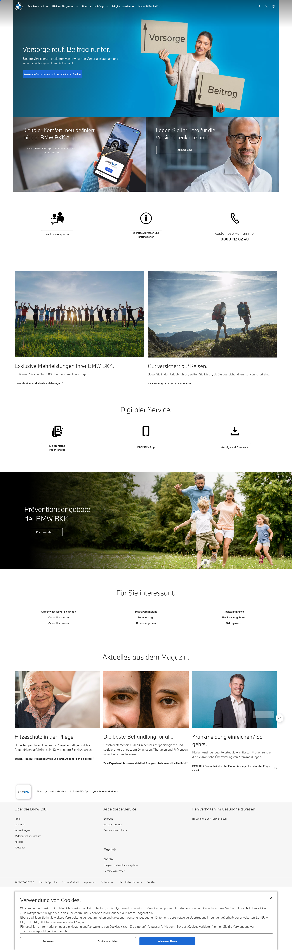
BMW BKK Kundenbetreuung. (243, 714)
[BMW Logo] (19, 6)
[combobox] (279, 718)
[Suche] (259, 6)
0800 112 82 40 (235, 239)
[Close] (270, 706)
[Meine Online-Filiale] (266, 6)
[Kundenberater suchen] (273, 6)
